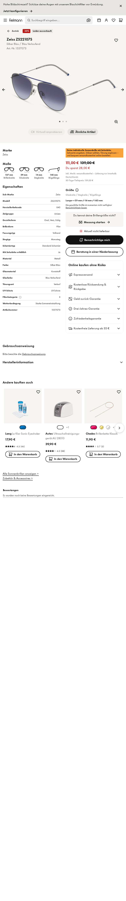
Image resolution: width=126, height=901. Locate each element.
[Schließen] (99, 335)
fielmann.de (78, 389)
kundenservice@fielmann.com (42, 425)
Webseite (55, 419)
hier (70, 428)
